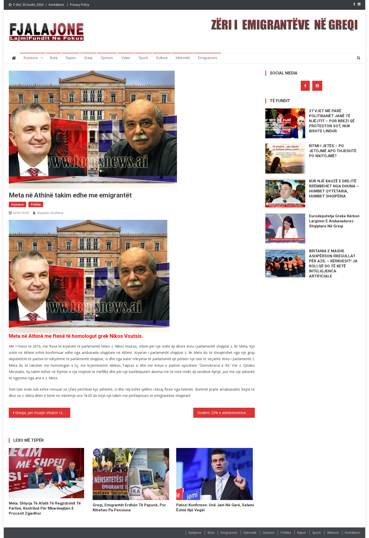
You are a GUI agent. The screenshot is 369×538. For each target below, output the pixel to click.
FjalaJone (195, 532)
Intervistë (183, 58)
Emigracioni (207, 58)
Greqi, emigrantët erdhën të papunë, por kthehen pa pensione (129, 507)
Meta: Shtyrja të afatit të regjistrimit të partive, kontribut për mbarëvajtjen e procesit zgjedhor (45, 508)
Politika (36, 204)
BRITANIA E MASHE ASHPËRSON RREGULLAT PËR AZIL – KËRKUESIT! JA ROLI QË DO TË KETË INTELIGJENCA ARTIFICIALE (333, 263)
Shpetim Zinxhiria (50, 213)
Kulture (161, 58)
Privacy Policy (79, 5)
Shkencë (333, 532)
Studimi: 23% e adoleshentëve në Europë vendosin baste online (226, 412)
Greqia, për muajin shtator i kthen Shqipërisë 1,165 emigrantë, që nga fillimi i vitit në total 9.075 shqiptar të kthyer (42, 412)
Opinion (107, 58)
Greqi (88, 58)
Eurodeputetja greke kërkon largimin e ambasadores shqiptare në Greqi (334, 221)
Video (125, 58)
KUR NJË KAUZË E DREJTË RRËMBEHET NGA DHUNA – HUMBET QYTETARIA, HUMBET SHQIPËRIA (334, 188)
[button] (89, 276)
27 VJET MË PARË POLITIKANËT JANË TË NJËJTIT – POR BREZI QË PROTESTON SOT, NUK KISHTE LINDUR (332, 121)
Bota (53, 58)
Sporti (143, 58)
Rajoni (71, 58)
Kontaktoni (56, 5)
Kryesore (31, 58)
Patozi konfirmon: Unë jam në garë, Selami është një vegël (215, 507)
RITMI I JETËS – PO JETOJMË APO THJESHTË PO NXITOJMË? (332, 151)
